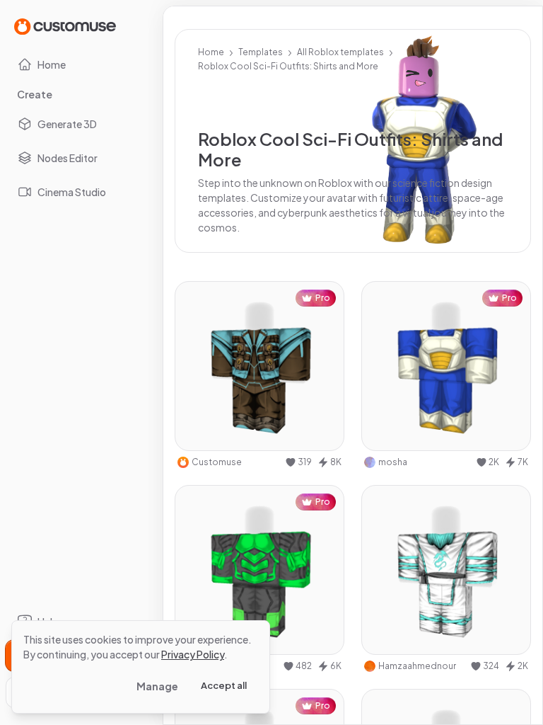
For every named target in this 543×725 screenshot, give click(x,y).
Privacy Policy (192, 654)
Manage (157, 686)
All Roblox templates (340, 52)
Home (211, 52)
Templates (260, 52)
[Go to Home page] (65, 26)
